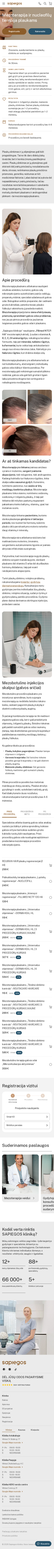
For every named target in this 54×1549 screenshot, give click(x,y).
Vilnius (9, 1430)
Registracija (7, 1422)
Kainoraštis (40, 31)
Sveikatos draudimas (11, 1510)
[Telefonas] (39, 3)
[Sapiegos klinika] (14, 3)
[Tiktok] (15, 1369)
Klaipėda (35, 1430)
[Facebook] (4, 1369)
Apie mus (6, 1404)
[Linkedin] (10, 1369)
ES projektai (7, 1409)
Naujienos (6, 1417)
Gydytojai (6, 1413)
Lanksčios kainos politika (12, 1515)
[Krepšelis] (50, 3)
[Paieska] (45, 3)
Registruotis (14, 31)
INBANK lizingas (9, 1519)
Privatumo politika (9, 1536)
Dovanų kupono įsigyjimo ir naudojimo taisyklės (21, 1523)
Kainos (5, 1400)
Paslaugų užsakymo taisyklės (14, 1531)
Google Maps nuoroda (11, 1443)
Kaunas (21, 1430)
